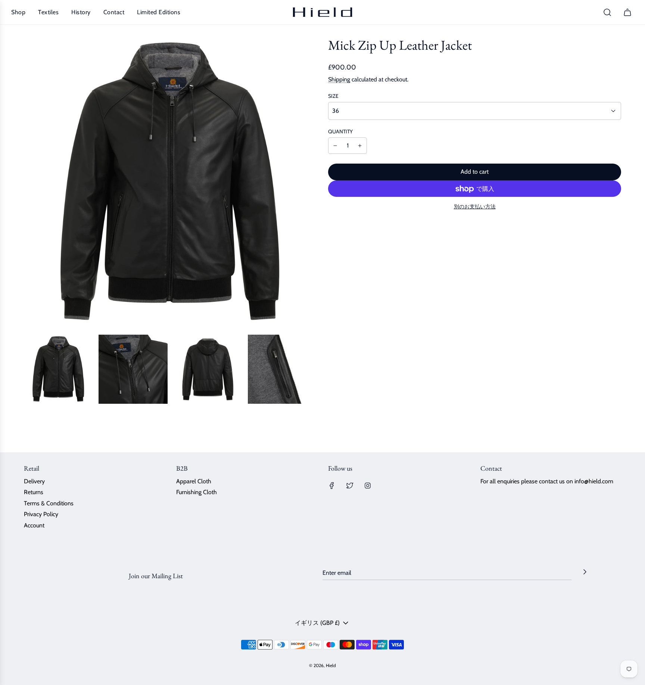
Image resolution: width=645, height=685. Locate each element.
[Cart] (628, 12)
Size (333, 96)
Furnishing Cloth (196, 492)
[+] (360, 146)
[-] (335, 146)
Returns (33, 492)
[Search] (607, 12)
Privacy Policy (41, 514)
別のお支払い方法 (475, 207)
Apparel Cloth (193, 481)
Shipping (339, 79)
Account (34, 525)
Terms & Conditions (49, 503)
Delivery (34, 481)
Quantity (340, 131)
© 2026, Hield (322, 665)
